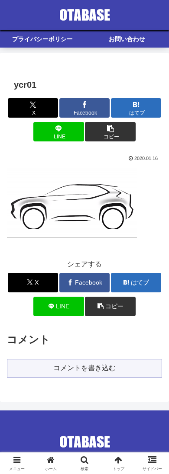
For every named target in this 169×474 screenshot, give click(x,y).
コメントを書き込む (84, 368)
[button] (110, 131)
